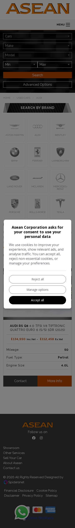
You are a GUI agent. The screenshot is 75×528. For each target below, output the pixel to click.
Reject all (37, 279)
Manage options (37, 290)
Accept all (37, 300)
